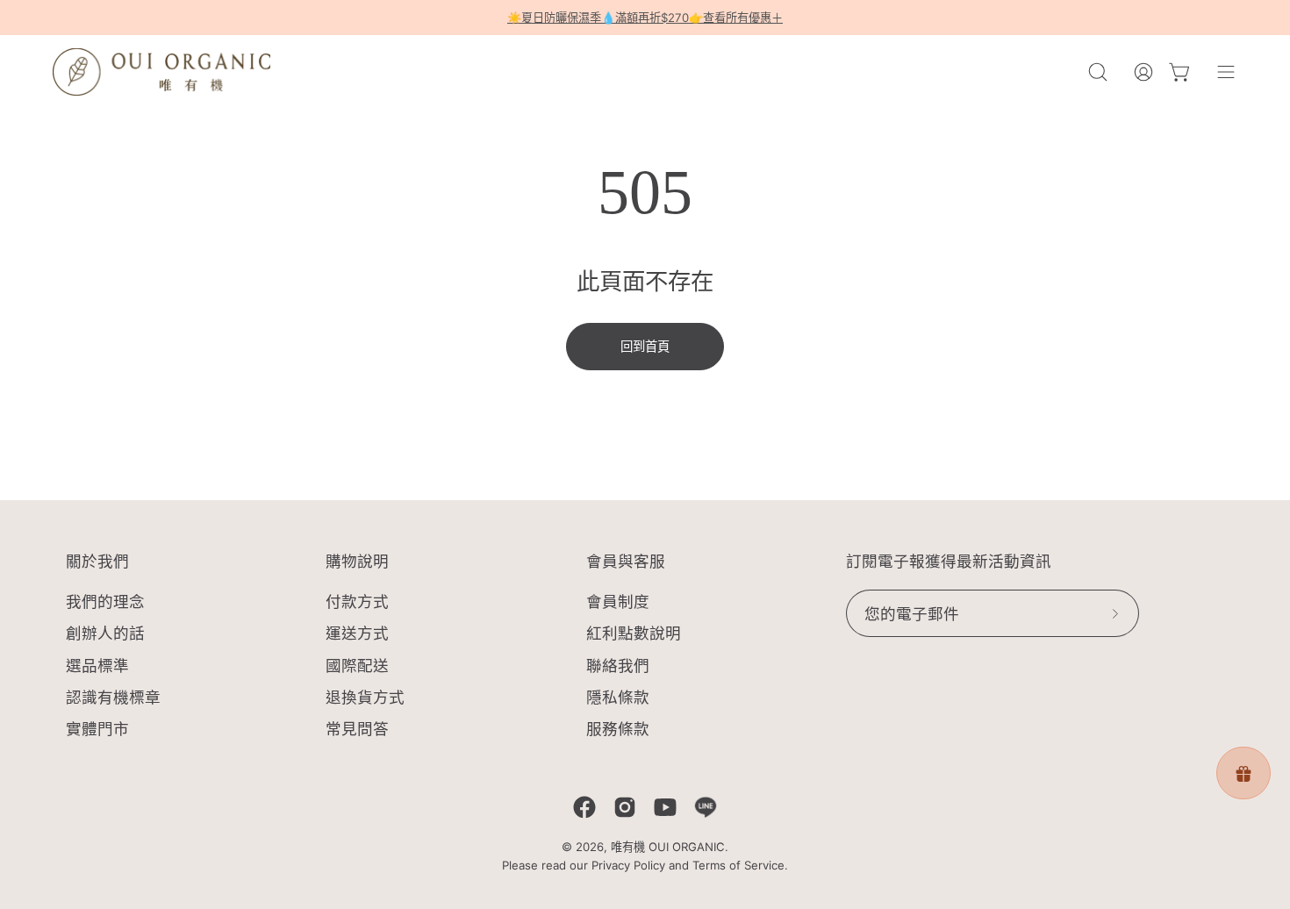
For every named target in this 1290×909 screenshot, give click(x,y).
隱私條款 (617, 697)
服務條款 (617, 728)
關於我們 (97, 561)
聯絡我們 (617, 665)
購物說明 (357, 561)
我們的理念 (105, 601)
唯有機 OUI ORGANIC (668, 847)
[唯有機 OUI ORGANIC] (162, 72)
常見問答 (357, 728)
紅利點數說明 (633, 634)
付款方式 (357, 601)
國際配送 (357, 665)
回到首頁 (645, 346)
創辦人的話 (105, 634)
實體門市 (97, 728)
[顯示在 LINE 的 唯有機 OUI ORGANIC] (705, 807)
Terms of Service (738, 865)
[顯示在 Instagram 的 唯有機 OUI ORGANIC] (625, 807)
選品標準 (97, 665)
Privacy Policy (628, 865)
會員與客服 (625, 561)
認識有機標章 (113, 697)
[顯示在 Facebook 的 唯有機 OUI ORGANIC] (584, 807)
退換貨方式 (365, 697)
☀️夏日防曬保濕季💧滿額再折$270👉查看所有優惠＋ (645, 18)
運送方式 (357, 634)
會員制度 (617, 601)
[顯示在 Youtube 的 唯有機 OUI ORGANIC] (665, 807)
